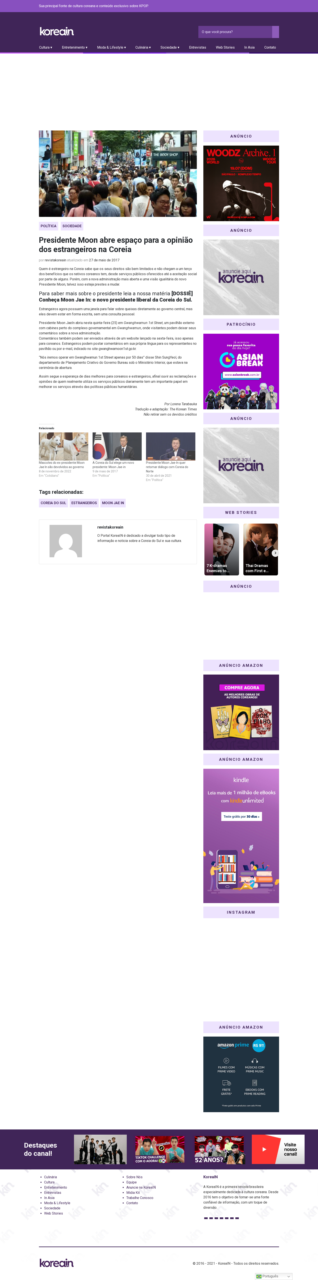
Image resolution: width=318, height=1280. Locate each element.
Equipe (131, 1182)
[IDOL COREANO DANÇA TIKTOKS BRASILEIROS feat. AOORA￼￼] (159, 1149)
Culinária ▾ (143, 47)
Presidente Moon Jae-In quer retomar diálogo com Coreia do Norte (167, 467)
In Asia (249, 47)
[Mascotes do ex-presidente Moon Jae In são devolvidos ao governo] (63, 446)
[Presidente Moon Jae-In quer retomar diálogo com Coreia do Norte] (170, 446)
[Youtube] (261, 6)
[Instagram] (250, 6)
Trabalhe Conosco (139, 1198)
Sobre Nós (134, 1177)
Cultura (49, 1182)
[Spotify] (266, 6)
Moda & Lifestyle (57, 1203)
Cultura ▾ (45, 47)
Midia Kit (133, 1193)
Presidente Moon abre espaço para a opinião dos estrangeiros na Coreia (116, 245)
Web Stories (225, 47)
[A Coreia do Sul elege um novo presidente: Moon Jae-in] (117, 446)
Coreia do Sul (53, 503)
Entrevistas (197, 47)
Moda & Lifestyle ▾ (111, 47)
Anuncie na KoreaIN (141, 1187)
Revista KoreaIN (57, 31)
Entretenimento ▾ (74, 47)
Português (270, 1276)
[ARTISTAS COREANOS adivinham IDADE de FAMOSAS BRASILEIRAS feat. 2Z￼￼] (219, 1149)
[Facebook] (245, 6)
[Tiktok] (271, 6)
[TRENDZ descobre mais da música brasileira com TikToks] (100, 1149)
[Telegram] (276, 6)
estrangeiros (84, 503)
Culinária (50, 1177)
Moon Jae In (113, 503)
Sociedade (72, 226)
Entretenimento (55, 1187)
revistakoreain (55, 260)
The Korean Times (183, 409)
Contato (270, 47)
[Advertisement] (159, 86)
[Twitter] (255, 6)
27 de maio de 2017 (104, 260)
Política (48, 226)
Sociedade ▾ (170, 47)
